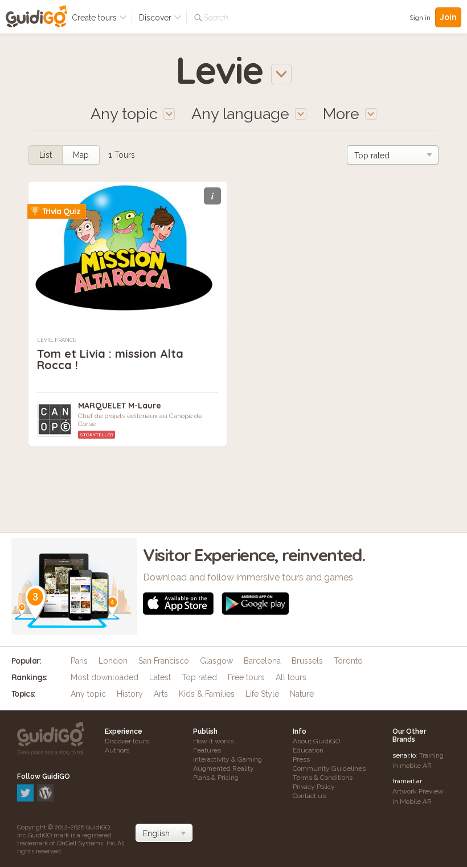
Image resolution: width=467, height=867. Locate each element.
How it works (213, 741)
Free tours (246, 677)
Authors (117, 750)
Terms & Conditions (323, 778)
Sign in (420, 18)
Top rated (199, 677)
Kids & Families (207, 693)
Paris (79, 660)
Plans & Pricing (216, 778)
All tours (291, 677)
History (130, 693)
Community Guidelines (329, 768)
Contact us (309, 796)
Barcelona (262, 660)
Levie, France (56, 340)
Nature (302, 693)
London (113, 660)
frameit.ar (407, 781)
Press (301, 759)
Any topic (88, 693)
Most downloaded (104, 677)
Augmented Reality (223, 768)
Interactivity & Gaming (227, 759)
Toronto (348, 660)
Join (448, 17)
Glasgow (216, 660)
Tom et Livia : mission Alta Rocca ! (110, 359)
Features (207, 750)
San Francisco (163, 660)
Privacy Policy (314, 787)
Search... (218, 17)
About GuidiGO (316, 741)
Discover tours (127, 741)
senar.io (404, 755)
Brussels (307, 660)
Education (308, 750)
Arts (161, 693)
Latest (160, 677)
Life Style (262, 693)
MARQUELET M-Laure (119, 405)
